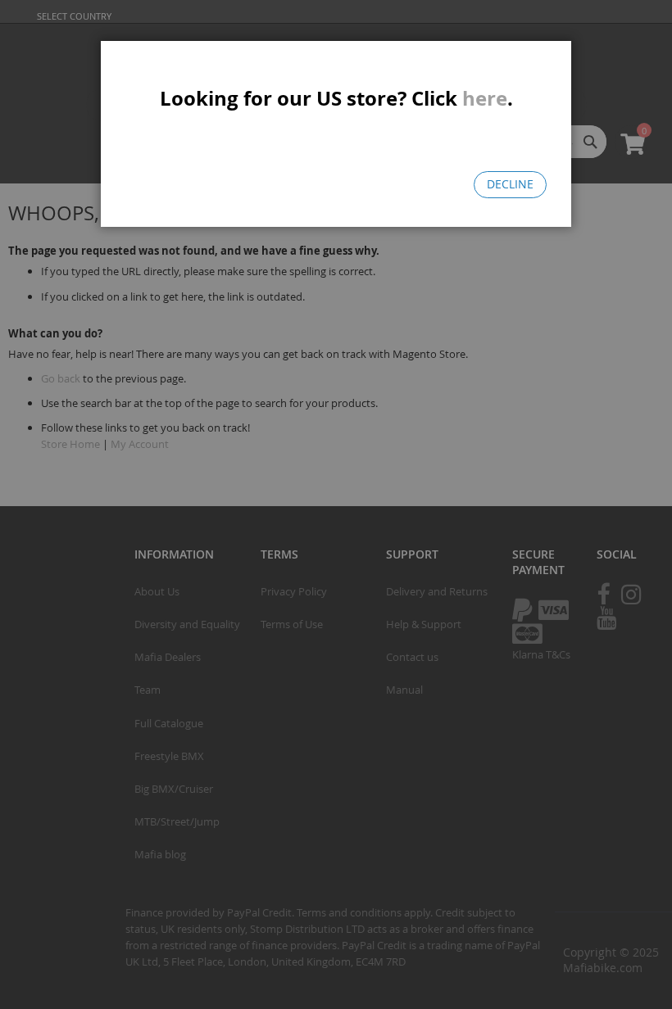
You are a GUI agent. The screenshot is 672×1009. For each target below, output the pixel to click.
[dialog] (336, 504)
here (484, 98)
